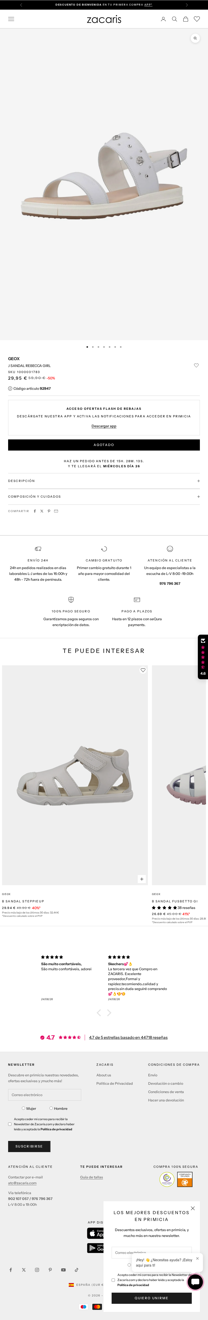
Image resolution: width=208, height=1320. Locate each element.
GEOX (14, 358)
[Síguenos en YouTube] (63, 1269)
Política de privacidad (133, 1285)
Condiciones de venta (166, 1092)
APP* (148, 4)
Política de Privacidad (114, 1083)
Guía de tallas (91, 1177)
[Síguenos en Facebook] (10, 1269)
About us (103, 1075)
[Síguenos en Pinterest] (50, 1269)
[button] (100, 1012)
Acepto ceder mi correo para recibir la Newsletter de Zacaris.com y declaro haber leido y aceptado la (154, 1280)
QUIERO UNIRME (151, 1298)
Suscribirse (29, 1146)
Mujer (31, 1108)
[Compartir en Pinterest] (49, 511)
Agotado (104, 445)
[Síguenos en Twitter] (23, 1269)
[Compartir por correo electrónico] (56, 511)
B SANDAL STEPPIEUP (23, 901)
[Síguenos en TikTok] (76, 1269)
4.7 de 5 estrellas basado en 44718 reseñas (128, 1037)
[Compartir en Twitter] (42, 511)
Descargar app (104, 426)
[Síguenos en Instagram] (37, 1269)
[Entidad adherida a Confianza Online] (176, 1179)
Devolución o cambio (165, 1083)
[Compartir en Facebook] (35, 511)
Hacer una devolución (166, 1100)
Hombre (60, 1108)
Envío (152, 1075)
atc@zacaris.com (22, 1183)
